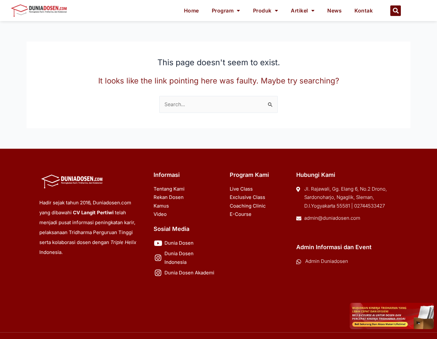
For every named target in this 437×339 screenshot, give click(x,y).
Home (191, 10)
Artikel (299, 10)
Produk (262, 10)
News (334, 10)
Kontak (363, 10)
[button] (395, 10)
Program (223, 10)
